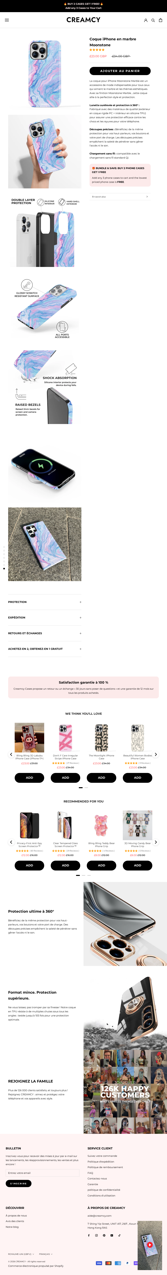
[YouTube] (112, 1235)
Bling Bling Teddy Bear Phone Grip (101, 845)
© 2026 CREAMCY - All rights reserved (26, 1261)
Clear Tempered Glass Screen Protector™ (65, 845)
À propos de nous (16, 1215)
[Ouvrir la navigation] (7, 20)
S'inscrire (18, 1183)
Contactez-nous (97, 1178)
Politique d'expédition (101, 1161)
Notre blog (12, 1226)
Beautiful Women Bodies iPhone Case (137, 757)
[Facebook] (89, 1235)
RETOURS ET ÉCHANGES (25, 633)
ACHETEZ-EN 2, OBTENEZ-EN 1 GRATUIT (35, 648)
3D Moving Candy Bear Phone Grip (137, 845)
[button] (97, 49)
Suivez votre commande (102, 1155)
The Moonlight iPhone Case (101, 757)
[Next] (155, 754)
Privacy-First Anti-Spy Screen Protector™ (29, 845)
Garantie (93, 1184)
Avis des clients (15, 1221)
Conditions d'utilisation (101, 1195)
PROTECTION (17, 602)
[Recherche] (153, 20)
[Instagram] (96, 1235)
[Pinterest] (104, 1235)
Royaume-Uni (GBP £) (19, 1254)
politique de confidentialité (104, 1189)
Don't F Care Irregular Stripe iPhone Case (65, 757)
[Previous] (11, 754)
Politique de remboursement (105, 1167)
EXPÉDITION (16, 617)
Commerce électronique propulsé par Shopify (35, 1265)
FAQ (90, 1172)
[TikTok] (119, 1235)
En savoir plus (99, 196)
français (44, 1254)
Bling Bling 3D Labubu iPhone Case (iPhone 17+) (29, 757)
